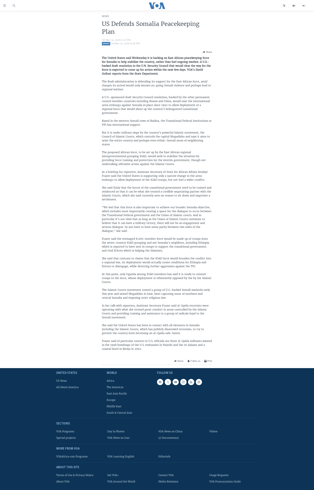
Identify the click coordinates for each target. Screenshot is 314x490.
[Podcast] (199, 382)
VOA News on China (170, 431)
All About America (67, 387)
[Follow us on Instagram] (183, 382)
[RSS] (191, 382)
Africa (110, 380)
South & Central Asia (119, 412)
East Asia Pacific (117, 393)
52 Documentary (168, 437)
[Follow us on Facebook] (160, 382)
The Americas (115, 387)
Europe (111, 400)
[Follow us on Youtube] (176, 382)
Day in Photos (115, 431)
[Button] (207, 52)
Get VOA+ (113, 475)
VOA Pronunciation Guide (225, 481)
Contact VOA (166, 475)
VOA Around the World (121, 481)
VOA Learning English (120, 456)
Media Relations (168, 481)
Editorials (164, 456)
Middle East (114, 406)
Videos (213, 431)
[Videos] (294, 5)
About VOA (63, 481)
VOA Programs (65, 431)
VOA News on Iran (118, 437)
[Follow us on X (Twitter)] (168, 382)
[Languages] (284, 5)
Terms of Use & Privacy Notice (74, 475)
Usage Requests (218, 475)
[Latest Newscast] (304, 5)
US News (61, 380)
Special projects (66, 437)
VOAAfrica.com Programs (72, 456)
